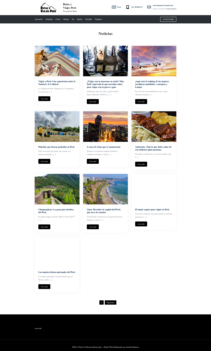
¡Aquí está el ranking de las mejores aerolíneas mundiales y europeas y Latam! (152, 84)
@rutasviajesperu (171, 9)
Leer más (44, 98)
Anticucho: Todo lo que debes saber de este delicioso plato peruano (153, 148)
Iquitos (79, 19)
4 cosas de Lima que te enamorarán (103, 146)
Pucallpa (88, 19)
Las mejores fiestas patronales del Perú (56, 272)
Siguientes (111, 302)
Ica (73, 19)
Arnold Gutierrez (132, 347)
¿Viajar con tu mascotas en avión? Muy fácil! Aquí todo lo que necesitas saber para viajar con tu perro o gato (105, 84)
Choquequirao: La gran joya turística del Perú (56, 211)
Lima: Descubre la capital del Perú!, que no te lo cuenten (104, 211)
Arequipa (49, 19)
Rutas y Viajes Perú (69, 6)
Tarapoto (98, 19)
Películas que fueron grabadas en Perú (56, 146)
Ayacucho (38, 19)
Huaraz (66, 19)
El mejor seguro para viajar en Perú (152, 209)
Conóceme (168, 19)
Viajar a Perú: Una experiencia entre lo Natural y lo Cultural (56, 83)
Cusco (58, 19)
